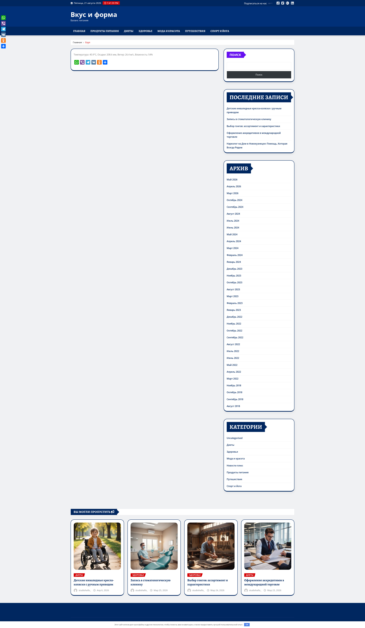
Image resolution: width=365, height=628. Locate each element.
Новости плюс (235, 465)
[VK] (3, 35)
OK (247, 624)
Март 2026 (232, 193)
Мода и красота (168, 31)
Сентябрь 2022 (235, 337)
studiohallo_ (85, 590)
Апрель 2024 (234, 241)
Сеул (87, 42)
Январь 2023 (234, 310)
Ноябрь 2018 (234, 385)
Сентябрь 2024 (235, 206)
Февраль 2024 (235, 255)
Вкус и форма (94, 14)
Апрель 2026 (234, 186)
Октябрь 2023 (234, 282)
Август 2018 (233, 406)
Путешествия (195, 31)
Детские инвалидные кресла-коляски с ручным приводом (94, 582)
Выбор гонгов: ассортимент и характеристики (253, 126)
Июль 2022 (233, 351)
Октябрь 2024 (234, 200)
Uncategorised (235, 438)
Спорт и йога (219, 31)
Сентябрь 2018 (235, 399)
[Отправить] (3, 46)
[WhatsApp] (3, 18)
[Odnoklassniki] (3, 40)
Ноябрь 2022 (234, 323)
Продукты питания (104, 31)
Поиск (235, 55)
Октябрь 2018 (234, 392)
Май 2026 (232, 179)
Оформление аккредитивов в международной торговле (264, 582)
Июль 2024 (233, 220)
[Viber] (3, 23)
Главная (79, 31)
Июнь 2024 (233, 227)
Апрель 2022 (234, 371)
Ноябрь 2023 (234, 275)
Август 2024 (233, 213)
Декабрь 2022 (234, 316)
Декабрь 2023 (234, 268)
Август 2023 (233, 289)
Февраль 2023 (235, 303)
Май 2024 (232, 234)
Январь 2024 (234, 261)
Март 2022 (232, 378)
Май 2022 (232, 365)
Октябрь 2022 (234, 330)
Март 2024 (232, 248)
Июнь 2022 (233, 358)
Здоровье (145, 31)
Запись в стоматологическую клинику (249, 119)
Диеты (128, 31)
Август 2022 (233, 344)
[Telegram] (3, 29)
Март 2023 (232, 296)
